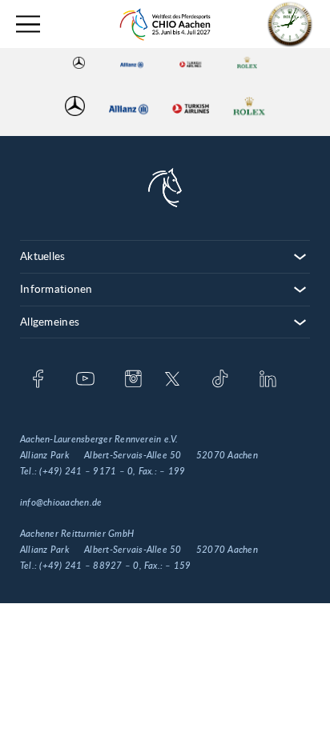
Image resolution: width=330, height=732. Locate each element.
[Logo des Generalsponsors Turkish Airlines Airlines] (190, 62)
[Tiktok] (220, 380)
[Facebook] (38, 380)
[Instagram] (133, 380)
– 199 (172, 471)
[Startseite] (165, 24)
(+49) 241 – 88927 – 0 (89, 565)
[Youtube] (85, 380)
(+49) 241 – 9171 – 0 (86, 471)
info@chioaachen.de (61, 502)
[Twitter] (173, 380)
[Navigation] (28, 24)
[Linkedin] (268, 380)
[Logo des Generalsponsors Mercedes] (79, 62)
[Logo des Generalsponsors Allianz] (131, 62)
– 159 (178, 565)
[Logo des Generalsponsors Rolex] (247, 62)
